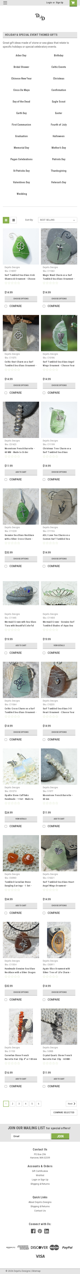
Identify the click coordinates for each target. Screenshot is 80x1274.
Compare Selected (63, 1112)
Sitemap (36, 1271)
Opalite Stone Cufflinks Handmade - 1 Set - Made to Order (19, 799)
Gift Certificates (40, 1171)
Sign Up (59, 2)
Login (49, 2)
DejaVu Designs (12, 267)
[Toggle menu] (5, 5)
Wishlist (40, 1175)
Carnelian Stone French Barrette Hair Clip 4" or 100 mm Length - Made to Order (21, 1059)
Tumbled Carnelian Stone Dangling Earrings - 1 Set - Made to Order (18, 886)
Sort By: (29, 219)
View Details (59, 645)
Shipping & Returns (40, 1184)
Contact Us (40, 1210)
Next (70, 1103)
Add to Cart (21, 472)
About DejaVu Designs (40, 1202)
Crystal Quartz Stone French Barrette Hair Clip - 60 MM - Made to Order (57, 1059)
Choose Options (20, 299)
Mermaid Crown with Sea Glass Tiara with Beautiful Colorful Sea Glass (20, 626)
